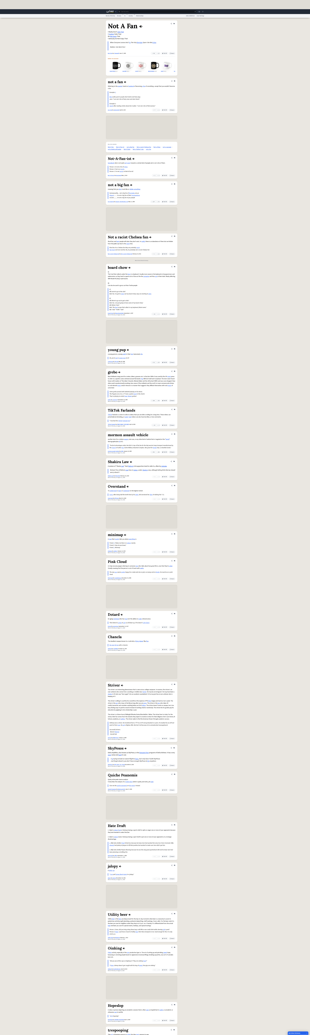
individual (116, 619)
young (121, 358)
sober (170, 566)
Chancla (110, 649)
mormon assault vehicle (113, 451)
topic (119, 491)
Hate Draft (110, 855)
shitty (110, 871)
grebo (109, 400)
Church (114, 448)
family (167, 439)
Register (139, 42)
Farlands (125, 421)
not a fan (110, 110)
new (137, 566)
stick (149, 294)
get (124, 623)
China (125, 167)
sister (136, 495)
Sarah (111, 106)
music (169, 376)
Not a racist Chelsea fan (144, 147)
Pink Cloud (110, 578)
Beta (149, 701)
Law (122, 466)
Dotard (109, 626)
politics (123, 719)
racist (128, 163)
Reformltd (117, 476)
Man (110, 97)
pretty (123, 572)
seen (147, 1010)
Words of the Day (110, 16)
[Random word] (195, 12)
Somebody (111, 163)
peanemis (124, 786)
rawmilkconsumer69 (119, 1019)
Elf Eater (117, 498)
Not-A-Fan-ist (120, 147)
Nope (116, 932)
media (127, 782)
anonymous (115, 626)
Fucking (111, 34)
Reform (130, 466)
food (116, 307)
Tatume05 (116, 53)
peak (152, 782)
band (135, 394)
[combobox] (157, 11)
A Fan (154, 42)
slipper (141, 641)
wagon (126, 439)
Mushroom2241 (121, 789)
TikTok (110, 415)
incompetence (136, 195)
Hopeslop (110, 1019)
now (126, 396)
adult (124, 354)
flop (147, 641)
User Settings (200, 16)
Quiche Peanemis (112, 789)
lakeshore (117, 937)
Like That (120, 32)
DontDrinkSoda (116, 969)
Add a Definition (190, 16)
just (117, 358)
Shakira (145, 470)
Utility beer (110, 937)
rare (115, 1012)
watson (114, 878)
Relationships (139, 16)
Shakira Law (111, 476)
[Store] (199, 11)
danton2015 (117, 110)
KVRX (122, 451)
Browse (119, 16)
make (140, 619)
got (124, 725)
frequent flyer (144, 753)
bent (118, 241)
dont (120, 189)
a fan (143, 86)
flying (137, 641)
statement (126, 491)
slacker (110, 694)
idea (151, 495)
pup (124, 358)
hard (120, 755)
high (109, 926)
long (126, 619)
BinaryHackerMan (119, 313)
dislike (131, 189)
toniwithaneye (118, 578)
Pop (142, 379)
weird (126, 417)
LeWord (115, 551)
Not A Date (127, 149)
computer (146, 276)
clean (122, 294)
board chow (111, 313)
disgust (111, 195)
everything (132, 539)
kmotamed (118, 175)
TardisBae (115, 649)
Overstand (110, 498)
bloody (130, 396)
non (128, 953)
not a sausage (167, 147)
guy (116, 572)
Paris (136, 759)
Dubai (135, 470)
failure (144, 705)
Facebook (131, 86)
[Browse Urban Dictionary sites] (111, 11)
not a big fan (130, 147)
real (120, 830)
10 (112, 1016)
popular (120, 86)
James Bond (119, 874)
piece (131, 782)
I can (111, 874)
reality (143, 241)
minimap (110, 551)
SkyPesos (110, 764)
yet (126, 163)
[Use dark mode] (202, 11)
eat (156, 276)
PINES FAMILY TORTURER (123, 424)
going (120, 623)
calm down (146, 623)
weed (140, 965)
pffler (115, 855)
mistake (164, 466)
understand (113, 491)
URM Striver (116, 738)
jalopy (109, 878)
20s (141, 354)
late (132, 354)
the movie (132, 786)
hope (112, 965)
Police (110, 953)
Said (130, 417)
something (137, 189)
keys (129, 274)
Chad (123, 843)
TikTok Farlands (111, 424)
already (111, 845)
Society (131, 16)
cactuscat (115, 400)
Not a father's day (138, 149)
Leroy (111, 495)
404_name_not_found (119, 764)
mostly (117, 539)
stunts (125, 874)
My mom (111, 645)
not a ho (148, 149)
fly (148, 761)
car (114, 871)
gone (145, 703)
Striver (109, 738)
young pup (110, 361)
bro (129, 421)
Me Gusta (113, 36)
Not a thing (156, 147)
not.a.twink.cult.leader (114, 149)
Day (123, 448)
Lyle (164, 930)
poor (109, 755)
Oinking (109, 969)
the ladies (132, 193)
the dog (117, 361)
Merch (172, 53)
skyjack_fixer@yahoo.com (122, 202)
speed (165, 953)
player (129, 543)
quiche (119, 786)
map (110, 539)
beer (113, 919)
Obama (117, 732)
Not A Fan (110, 53)
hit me (117, 645)
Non (110, 250)
